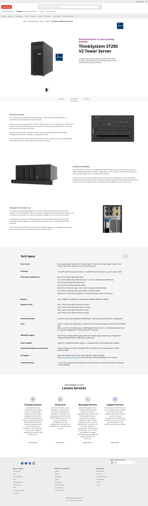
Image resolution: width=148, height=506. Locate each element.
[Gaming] (43, 16)
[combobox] (68, 7)
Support (99, 485)
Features (61, 99)
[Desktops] (13, 16)
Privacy (67, 500)
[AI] (77, 16)
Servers (42, 21)
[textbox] (122, 462)
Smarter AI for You (59, 490)
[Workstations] (23, 16)
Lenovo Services (59, 487)
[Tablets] (29, 16)
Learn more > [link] (32, 442)
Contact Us (99, 474)
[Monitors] (36, 16)
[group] (47, 89)
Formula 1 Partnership (19, 490)
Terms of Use (79, 500)
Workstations (58, 476)
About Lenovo (17, 471)
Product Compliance (102, 476)
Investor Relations (18, 476)
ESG (14, 479)
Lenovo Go (16, 493)
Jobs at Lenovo (17, 485)
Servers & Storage (33, 21)
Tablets (56, 479)
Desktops (57, 474)
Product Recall (100, 479)
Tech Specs (74, 99)
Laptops (57, 471)
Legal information (17, 482)
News (14, 474)
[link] (146, 2)
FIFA (14, 487)
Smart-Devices (58, 482)
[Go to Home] (6, 7)
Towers (48, 21)
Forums (98, 482)
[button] (99, 7)
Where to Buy (100, 471)
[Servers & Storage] (74, 16)
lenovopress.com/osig (69, 357)
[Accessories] (51, 16)
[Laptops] (6, 16)
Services (86, 99)
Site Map (72, 500)
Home (25, 21)
